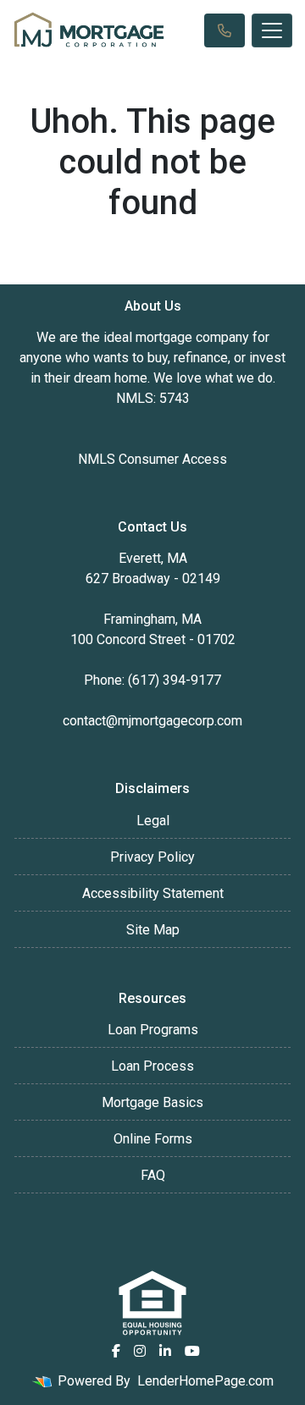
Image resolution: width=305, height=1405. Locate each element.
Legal (152, 821)
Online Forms (153, 1139)
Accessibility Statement (153, 893)
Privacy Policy (152, 857)
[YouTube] (192, 1351)
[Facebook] (116, 1351)
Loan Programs (153, 1030)
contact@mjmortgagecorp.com (152, 721)
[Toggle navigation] (272, 30)
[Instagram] (140, 1351)
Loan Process (152, 1066)
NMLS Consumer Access (152, 459)
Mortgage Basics (152, 1102)
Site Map (153, 930)
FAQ (153, 1175)
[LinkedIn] (165, 1351)
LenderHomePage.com (205, 1381)
